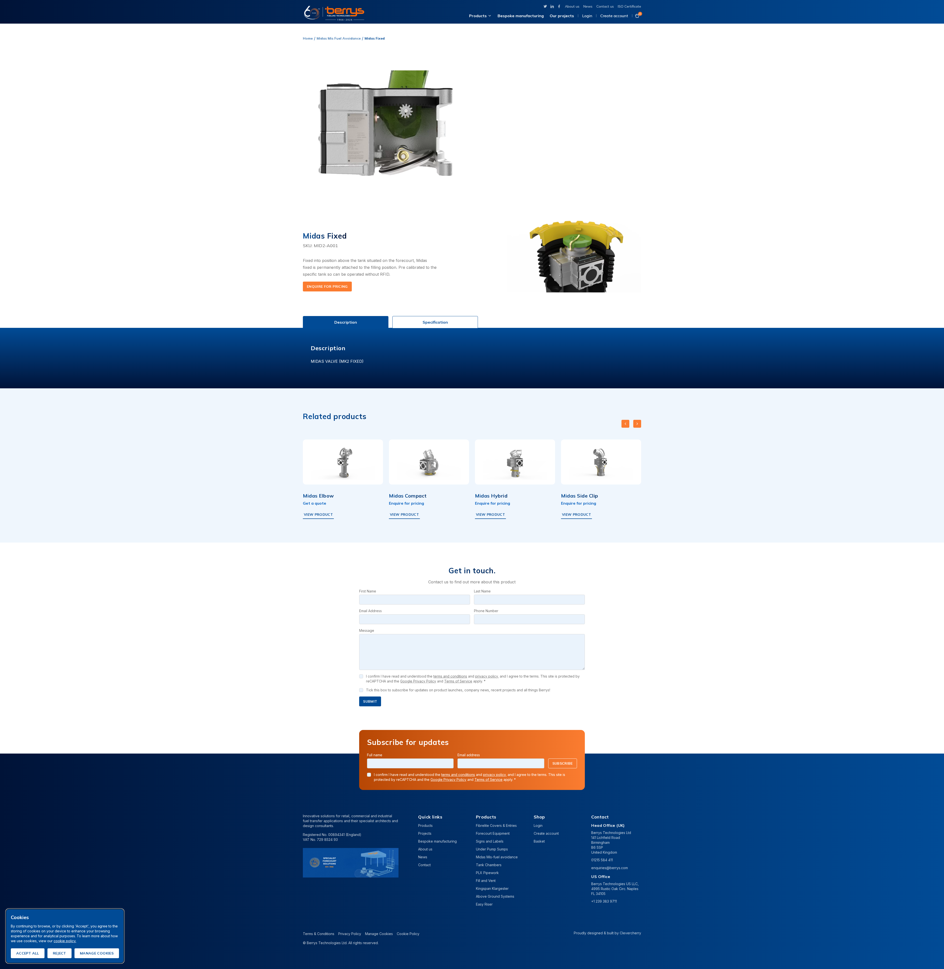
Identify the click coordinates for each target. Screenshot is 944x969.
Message (366, 630)
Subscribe (562, 763)
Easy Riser (484, 904)
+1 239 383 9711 (604, 901)
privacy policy (486, 676)
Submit (370, 701)
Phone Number (486, 611)
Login (587, 15)
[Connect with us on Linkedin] (552, 6)
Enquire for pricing (327, 286)
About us (572, 6)
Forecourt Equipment (493, 833)
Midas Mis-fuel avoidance (497, 857)
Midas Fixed (375, 38)
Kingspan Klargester (492, 888)
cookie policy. (65, 941)
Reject (59, 953)
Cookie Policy (408, 934)
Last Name (482, 591)
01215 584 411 (602, 860)
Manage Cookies (379, 934)
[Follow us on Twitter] (545, 6)
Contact (424, 865)
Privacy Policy (349, 934)
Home (308, 38)
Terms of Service (458, 681)
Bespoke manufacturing (521, 15)
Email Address (370, 611)
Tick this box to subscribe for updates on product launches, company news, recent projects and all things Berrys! (458, 690)
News (587, 6)
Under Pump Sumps (492, 849)
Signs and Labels (489, 841)
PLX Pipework (487, 873)
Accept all (27, 953)
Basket (539, 841)
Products (478, 15)
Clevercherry (630, 933)
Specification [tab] (435, 322)
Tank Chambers (489, 865)
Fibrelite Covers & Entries (496, 825)
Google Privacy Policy (418, 681)
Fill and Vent (486, 880)
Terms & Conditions (318, 934)
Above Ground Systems (495, 896)
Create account (614, 15)
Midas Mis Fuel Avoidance (339, 38)
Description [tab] (345, 322)
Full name (374, 755)
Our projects (562, 15)
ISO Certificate (629, 6)
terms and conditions (450, 676)
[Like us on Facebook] (559, 6)
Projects (424, 833)
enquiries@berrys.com (609, 868)
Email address (468, 755)
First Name (367, 591)
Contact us (605, 6)
